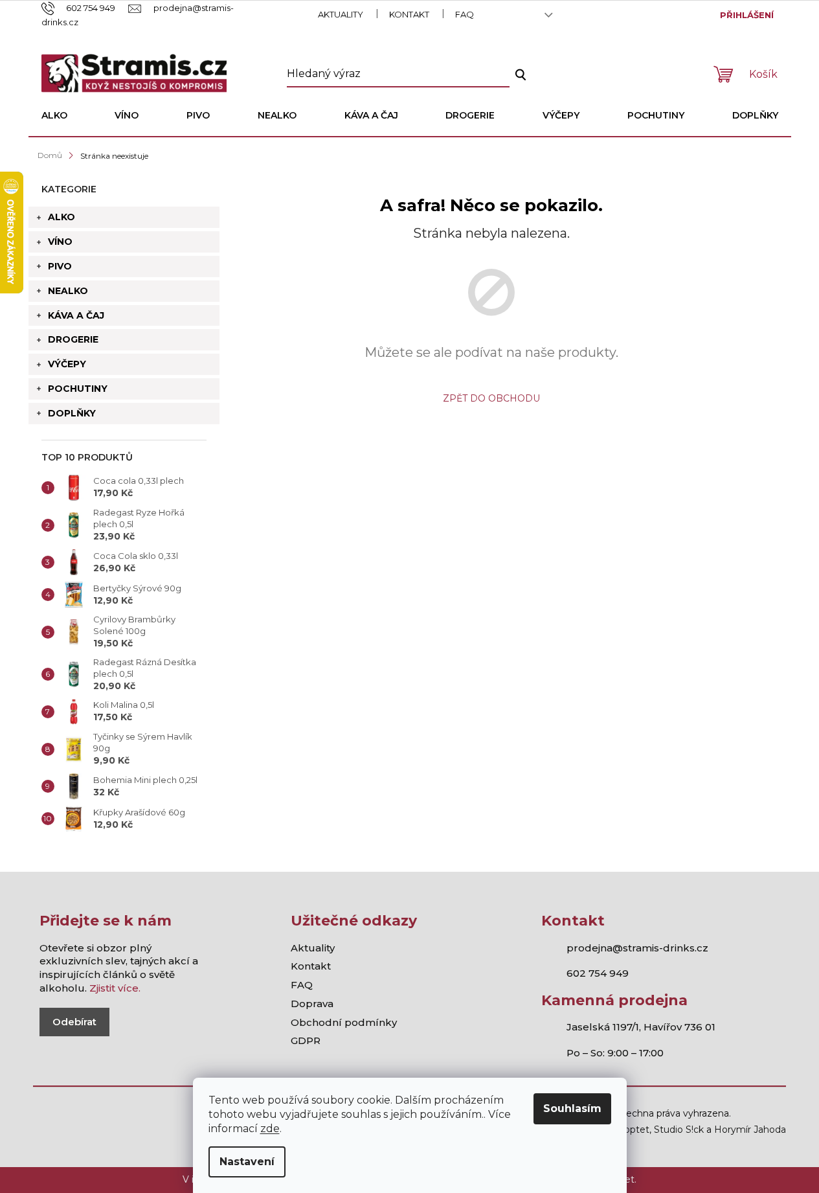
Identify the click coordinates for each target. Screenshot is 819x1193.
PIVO (60, 266)
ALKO (61, 217)
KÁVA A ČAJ (76, 315)
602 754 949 (598, 973)
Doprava (312, 1003)
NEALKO (68, 291)
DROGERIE (73, 339)
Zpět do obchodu (491, 398)
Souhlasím (572, 1108)
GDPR (305, 1040)
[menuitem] (54, 115)
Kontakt (409, 14)
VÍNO (60, 241)
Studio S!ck (679, 1129)
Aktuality (340, 14)
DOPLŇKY (72, 413)
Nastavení (247, 1161)
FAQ (464, 14)
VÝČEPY (67, 364)
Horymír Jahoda (750, 1129)
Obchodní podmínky (344, 1022)
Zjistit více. (114, 988)
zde (270, 1128)
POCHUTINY (77, 388)
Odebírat (74, 1022)
